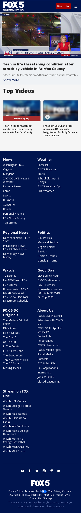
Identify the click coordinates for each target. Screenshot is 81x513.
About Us (45, 310)
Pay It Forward (46, 284)
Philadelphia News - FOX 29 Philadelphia (15, 247)
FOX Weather (45, 191)
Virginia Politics (46, 247)
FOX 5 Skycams (46, 169)
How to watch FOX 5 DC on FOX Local (15, 290)
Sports (7, 195)
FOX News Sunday (14, 218)
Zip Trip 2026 (45, 297)
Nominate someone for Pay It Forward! (49, 290)
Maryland (8, 174)
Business (8, 200)
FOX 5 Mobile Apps (49, 350)
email (58, 471)
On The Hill (9, 342)
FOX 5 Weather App (49, 186)
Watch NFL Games (14, 401)
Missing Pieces (12, 368)
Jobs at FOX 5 (45, 377)
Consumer (9, 204)
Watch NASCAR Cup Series (15, 419)
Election (42, 251)
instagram (44, 471)
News (7, 159)
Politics (43, 232)
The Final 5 (9, 337)
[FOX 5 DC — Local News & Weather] (14, 6)
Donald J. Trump (47, 260)
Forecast (42, 165)
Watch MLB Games (15, 413)
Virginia (7, 169)
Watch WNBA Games (16, 446)
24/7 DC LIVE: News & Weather (16, 180)
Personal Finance (13, 213)
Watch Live (63, 6)
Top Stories (10, 222)
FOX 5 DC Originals (10, 312)
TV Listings (9, 275)
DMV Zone (9, 328)
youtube (23, 471)
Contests (42, 359)
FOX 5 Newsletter (48, 345)
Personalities (45, 340)
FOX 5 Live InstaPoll (49, 315)
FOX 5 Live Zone (13, 351)
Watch (8, 270)
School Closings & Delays (48, 180)
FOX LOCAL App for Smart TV (49, 329)
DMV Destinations (48, 280)
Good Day (45, 270)
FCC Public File (46, 363)
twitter (37, 471)
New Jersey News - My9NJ (14, 255)
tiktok (51, 471)
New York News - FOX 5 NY (16, 239)
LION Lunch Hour (48, 275)
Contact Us (44, 336)
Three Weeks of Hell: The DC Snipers (15, 361)
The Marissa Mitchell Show (15, 321)
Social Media (45, 354)
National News (12, 186)
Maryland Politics (47, 242)
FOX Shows (10, 284)
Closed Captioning (48, 381)
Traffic (41, 174)
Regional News (15, 232)
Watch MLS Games (14, 451)
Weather (44, 159)
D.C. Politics (44, 238)
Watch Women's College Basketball (14, 440)
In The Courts (11, 346)
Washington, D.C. (13, 165)
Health (7, 209)
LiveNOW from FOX (15, 280)
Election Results (47, 256)
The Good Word (13, 355)
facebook (30, 471)
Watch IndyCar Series (16, 426)
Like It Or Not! (11, 332)
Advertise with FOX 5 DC (50, 321)
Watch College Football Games (17, 407)
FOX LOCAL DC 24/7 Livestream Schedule (15, 298)
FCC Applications (47, 368)
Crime (6, 191)
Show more (11, 80)
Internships (44, 372)
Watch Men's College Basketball (16, 432)
